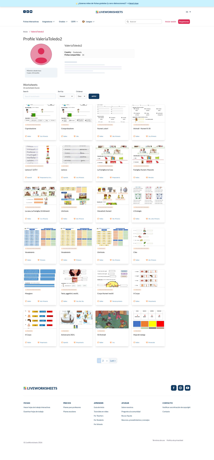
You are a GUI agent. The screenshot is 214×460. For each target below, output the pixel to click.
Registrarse (184, 22)
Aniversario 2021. (68, 335)
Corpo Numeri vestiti (105, 293)
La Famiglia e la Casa (105, 170)
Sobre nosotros (127, 407)
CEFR (73, 22)
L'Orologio (137, 211)
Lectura (64, 170)
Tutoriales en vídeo (101, 411)
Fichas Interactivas (31, 22)
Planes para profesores (72, 407)
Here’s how (133, 3)
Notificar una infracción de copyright (176, 407)
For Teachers (98, 416)
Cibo (135, 252)
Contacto (166, 411)
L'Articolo (64, 211)
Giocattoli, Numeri (104, 211)
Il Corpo (136, 293)
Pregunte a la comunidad (130, 411)
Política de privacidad (175, 440)
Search (25, 91)
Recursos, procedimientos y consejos (135, 420)
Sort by (60, 91)
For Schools (98, 424)
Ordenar (79, 91)
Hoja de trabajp (139, 335)
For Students (99, 420)
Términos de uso (158, 440)
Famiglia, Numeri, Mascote (143, 170)
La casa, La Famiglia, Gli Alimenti (37, 211)
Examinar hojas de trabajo (33, 411)
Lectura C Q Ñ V (31, 170)
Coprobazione (30, 128)
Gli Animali (101, 335)
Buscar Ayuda (126, 416)
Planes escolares (69, 411)
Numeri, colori (102, 128)
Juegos (89, 22)
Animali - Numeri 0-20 (141, 128)
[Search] (128, 21)
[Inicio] (109, 12)
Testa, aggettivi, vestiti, (69, 293)
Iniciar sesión (170, 22)
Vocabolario (29, 252)
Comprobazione (67, 128)
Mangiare (28, 293)
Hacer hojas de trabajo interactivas (37, 407)
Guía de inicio (99, 407)
